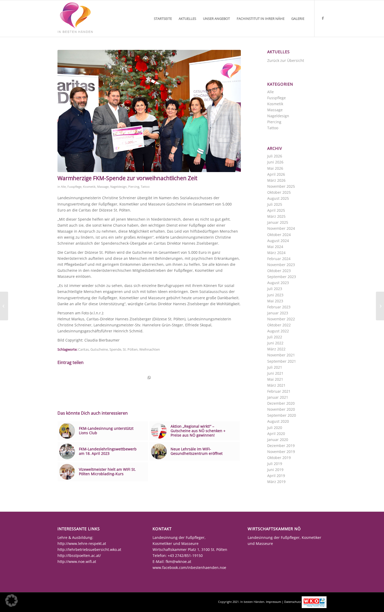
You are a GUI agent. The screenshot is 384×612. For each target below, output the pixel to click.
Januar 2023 (277, 312)
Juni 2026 (275, 162)
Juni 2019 (275, 469)
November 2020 (281, 409)
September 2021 (281, 361)
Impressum (273, 602)
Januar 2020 (277, 439)
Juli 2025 (274, 204)
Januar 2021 (277, 397)
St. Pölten (130, 349)
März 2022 (276, 348)
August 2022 (278, 330)
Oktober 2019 (279, 457)
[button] (11, 600)
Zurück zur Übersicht (285, 60)
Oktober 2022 (279, 324)
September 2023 (281, 276)
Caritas (83, 349)
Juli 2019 (274, 463)
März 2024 (276, 252)
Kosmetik (89, 187)
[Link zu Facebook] (323, 18)
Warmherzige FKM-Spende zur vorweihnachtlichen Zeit (127, 178)
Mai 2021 (275, 379)
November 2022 (281, 318)
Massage (103, 187)
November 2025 (281, 186)
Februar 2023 (278, 306)
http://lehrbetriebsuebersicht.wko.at (89, 549)
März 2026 (276, 180)
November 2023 (281, 264)
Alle (63, 187)
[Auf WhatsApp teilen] (149, 377)
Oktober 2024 (279, 234)
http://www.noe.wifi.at (76, 561)
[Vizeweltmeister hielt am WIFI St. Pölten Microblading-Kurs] (380, 306)
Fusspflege (74, 187)
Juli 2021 (274, 367)
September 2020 (281, 415)
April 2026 (276, 174)
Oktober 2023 (279, 270)
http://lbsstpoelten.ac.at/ (79, 555)
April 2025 (276, 210)
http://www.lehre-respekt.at (81, 543)
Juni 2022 (275, 342)
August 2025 (278, 198)
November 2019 (281, 451)
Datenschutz (292, 602)
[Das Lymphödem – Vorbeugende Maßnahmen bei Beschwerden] (4, 306)
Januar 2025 (277, 222)
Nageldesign (118, 187)
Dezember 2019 (281, 445)
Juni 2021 (275, 373)
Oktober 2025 (279, 192)
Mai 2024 (275, 246)
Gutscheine (99, 349)
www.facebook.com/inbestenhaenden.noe (189, 567)
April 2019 (276, 475)
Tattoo (145, 187)
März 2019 (276, 481)
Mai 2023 (275, 300)
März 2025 (276, 216)
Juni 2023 (275, 294)
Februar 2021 (278, 391)
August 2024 (278, 240)
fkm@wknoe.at (178, 561)
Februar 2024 (278, 258)
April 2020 (276, 433)
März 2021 (276, 385)
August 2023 (278, 282)
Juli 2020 (274, 427)
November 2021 (281, 354)
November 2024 (281, 228)
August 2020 (278, 421)
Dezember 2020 (281, 403)
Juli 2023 (274, 288)
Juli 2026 (274, 156)
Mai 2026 (275, 168)
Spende (115, 349)
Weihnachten (149, 349)
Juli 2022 (274, 336)
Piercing (133, 187)
